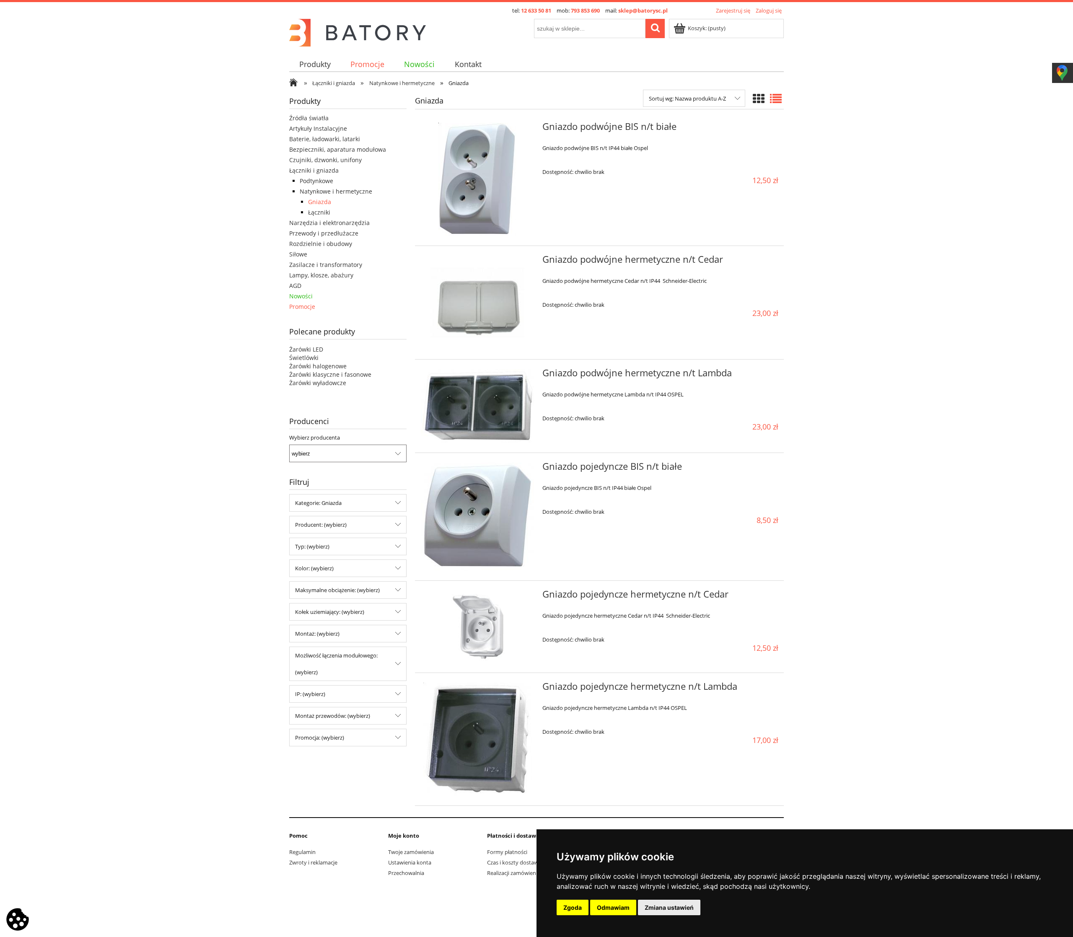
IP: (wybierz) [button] (310, 694)
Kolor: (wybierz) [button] (314, 568)
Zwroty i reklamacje (313, 862)
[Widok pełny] (776, 98)
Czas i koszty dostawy (514, 862)
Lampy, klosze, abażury (321, 275)
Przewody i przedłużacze (323, 233)
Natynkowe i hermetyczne (336, 191)
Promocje (302, 307)
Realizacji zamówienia (513, 873)
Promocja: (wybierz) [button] (319, 737)
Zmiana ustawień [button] (669, 907)
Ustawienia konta (409, 862)
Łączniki (319, 212)
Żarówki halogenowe (318, 366)
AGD (295, 286)
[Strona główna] (357, 31)
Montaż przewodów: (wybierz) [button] (332, 716)
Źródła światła (309, 118)
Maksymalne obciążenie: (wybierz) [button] (337, 590)
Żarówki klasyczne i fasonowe (330, 374)
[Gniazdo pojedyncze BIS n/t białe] (477, 517)
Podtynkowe (316, 181)
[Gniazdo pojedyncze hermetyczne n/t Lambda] (477, 739)
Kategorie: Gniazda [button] (318, 503)
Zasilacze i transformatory (325, 265)
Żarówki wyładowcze (317, 383)
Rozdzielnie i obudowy (320, 244)
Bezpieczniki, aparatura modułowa (337, 149)
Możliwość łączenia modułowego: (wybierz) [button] (336, 664)
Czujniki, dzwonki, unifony (325, 160)
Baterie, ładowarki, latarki (324, 139)
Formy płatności (507, 852)
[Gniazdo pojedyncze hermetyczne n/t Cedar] (477, 626)
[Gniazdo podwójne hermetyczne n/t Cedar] (477, 302)
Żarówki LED (306, 349)
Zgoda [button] (572, 907)
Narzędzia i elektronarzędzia (329, 223)
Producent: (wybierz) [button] (321, 524)
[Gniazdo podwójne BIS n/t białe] (477, 179)
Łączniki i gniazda (314, 170)
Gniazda (319, 202)
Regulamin (302, 852)
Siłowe (298, 254)
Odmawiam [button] (613, 907)
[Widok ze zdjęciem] (759, 98)
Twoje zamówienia (411, 852)
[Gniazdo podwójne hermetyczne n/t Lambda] (477, 406)
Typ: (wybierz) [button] (312, 546)
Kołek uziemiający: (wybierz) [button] (329, 612)
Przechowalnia (406, 873)
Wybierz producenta (314, 437)
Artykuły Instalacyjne (318, 128)
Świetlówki (304, 358)
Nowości (301, 296)
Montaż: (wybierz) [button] (317, 633)
